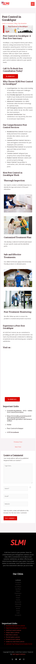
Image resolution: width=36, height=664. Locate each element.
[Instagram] (23, 659)
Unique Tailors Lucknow (13, 632)
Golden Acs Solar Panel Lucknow (15, 641)
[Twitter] (20, 659)
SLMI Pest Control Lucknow (13, 630)
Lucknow (18, 580)
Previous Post (18, 442)
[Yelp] (12, 659)
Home (9, 425)
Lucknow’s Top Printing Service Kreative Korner (19, 644)
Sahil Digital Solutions (19, 654)
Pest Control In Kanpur (15, 428)
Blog (15, 23)
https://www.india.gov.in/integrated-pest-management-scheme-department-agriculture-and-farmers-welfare (19, 418)
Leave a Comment (7, 23)
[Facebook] (16, 659)
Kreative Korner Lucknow (13, 639)
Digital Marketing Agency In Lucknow (16, 628)
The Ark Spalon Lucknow (13, 637)
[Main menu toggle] (33, 4)
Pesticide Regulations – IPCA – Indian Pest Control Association (19, 411)
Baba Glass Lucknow (12, 635)
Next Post (18, 447)
